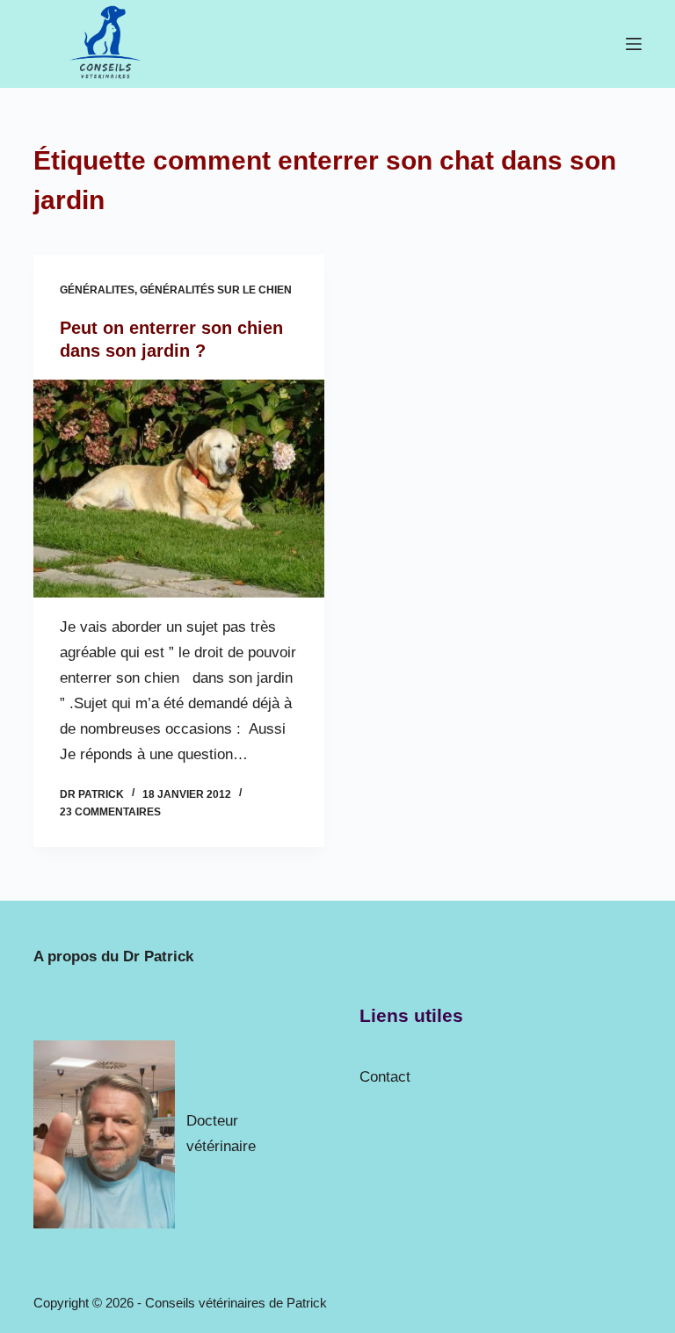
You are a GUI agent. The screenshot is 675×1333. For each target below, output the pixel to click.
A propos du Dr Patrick (113, 956)
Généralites (97, 290)
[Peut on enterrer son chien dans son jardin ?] (178, 489)
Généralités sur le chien (216, 290)
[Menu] (634, 44)
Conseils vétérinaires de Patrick (236, 1302)
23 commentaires (110, 812)
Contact (384, 1077)
